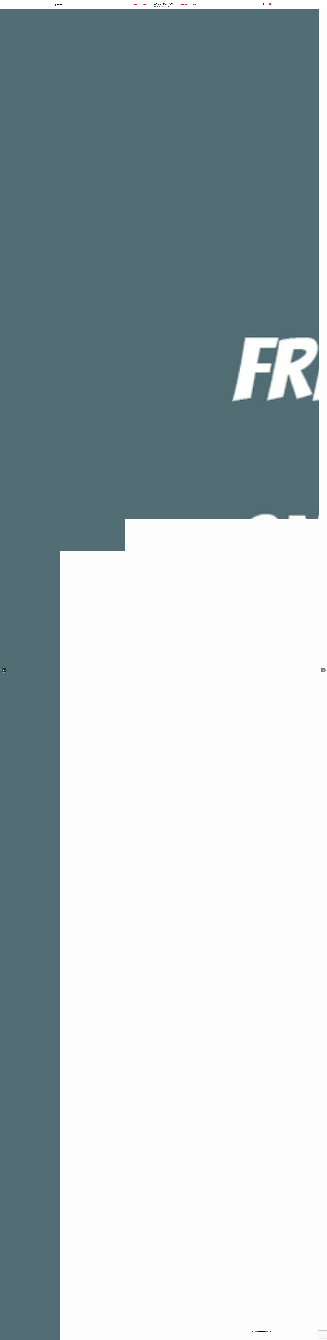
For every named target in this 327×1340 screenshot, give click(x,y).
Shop (59, 686)
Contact (194, 4)
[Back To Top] (320, 1333)
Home (136, 4)
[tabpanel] (163, 670)
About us (184, 4)
